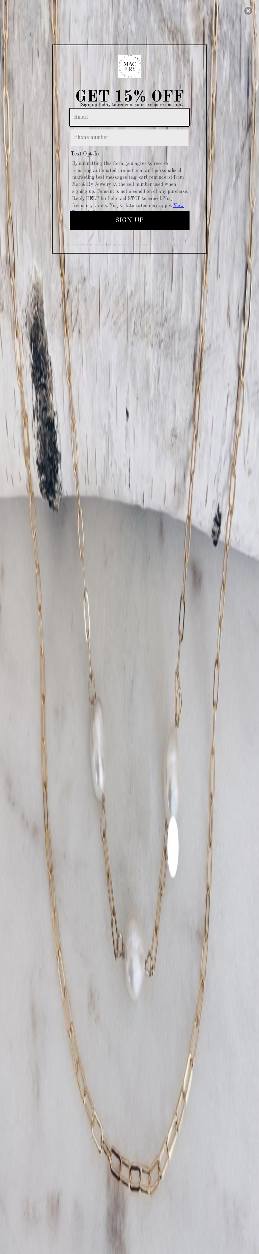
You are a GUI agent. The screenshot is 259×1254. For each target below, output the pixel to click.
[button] (248, 11)
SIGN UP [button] (129, 220)
